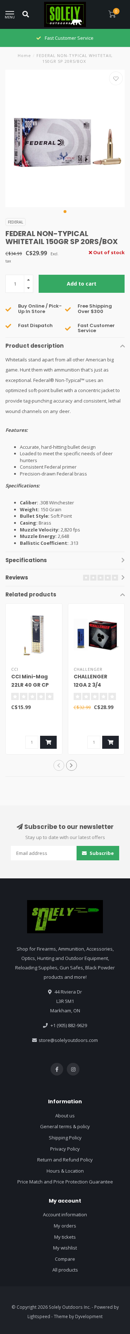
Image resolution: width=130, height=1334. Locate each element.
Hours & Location (65, 1171)
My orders (65, 1225)
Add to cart (81, 283)
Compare (65, 1259)
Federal (15, 222)
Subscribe (101, 853)
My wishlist (65, 1247)
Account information (65, 1214)
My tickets (65, 1237)
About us (65, 1115)
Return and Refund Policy (65, 1159)
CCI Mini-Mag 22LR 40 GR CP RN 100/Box (30, 685)
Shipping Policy (65, 1137)
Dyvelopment (89, 1316)
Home (24, 55)
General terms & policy (65, 1126)
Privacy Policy (65, 1149)
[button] (65, 211)
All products (65, 1269)
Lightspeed (38, 1316)
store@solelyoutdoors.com (68, 1040)
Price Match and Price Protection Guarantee (65, 1181)
